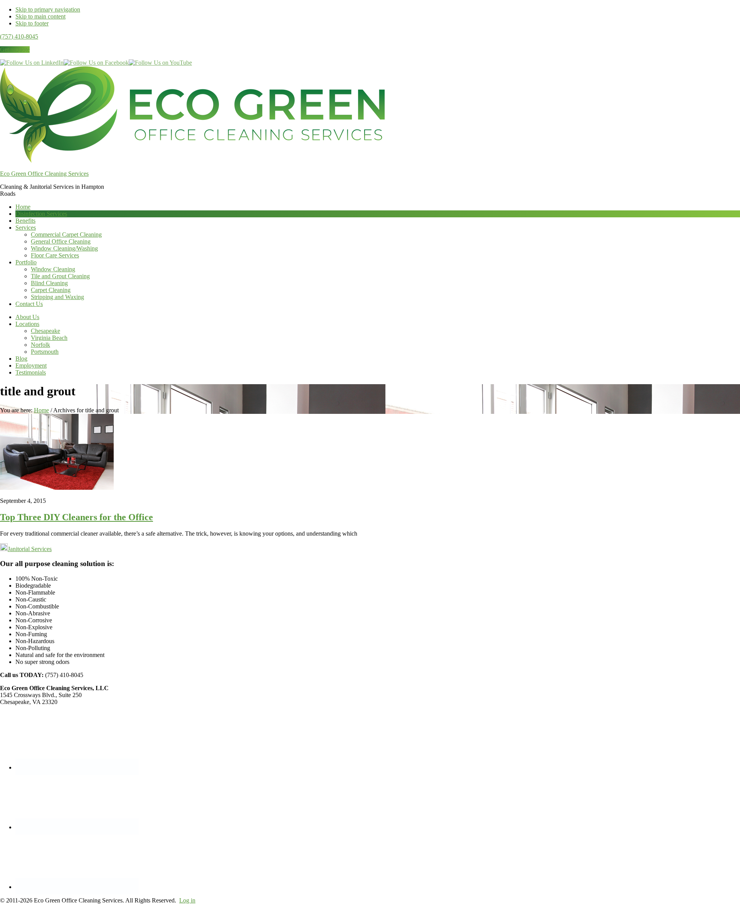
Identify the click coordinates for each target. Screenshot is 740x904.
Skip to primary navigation (47, 9)
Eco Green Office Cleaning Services (44, 173)
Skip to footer (32, 23)
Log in (187, 900)
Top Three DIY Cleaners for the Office (76, 517)
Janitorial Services (30, 549)
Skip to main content (40, 16)
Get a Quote (15, 49)
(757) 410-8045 (19, 36)
